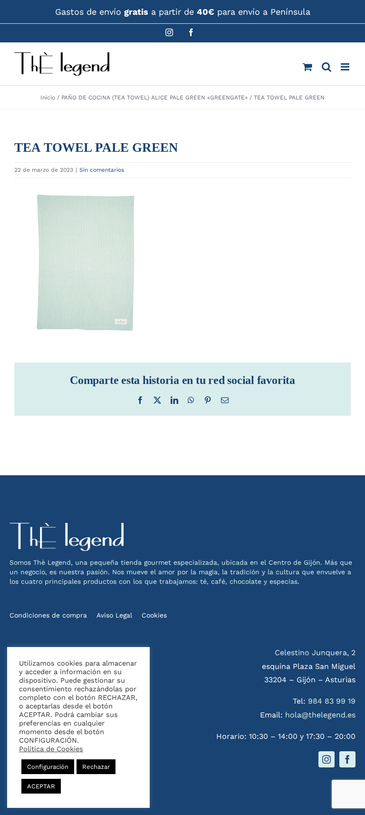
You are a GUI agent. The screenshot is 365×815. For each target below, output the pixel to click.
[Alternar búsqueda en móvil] (326, 67)
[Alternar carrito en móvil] (307, 67)
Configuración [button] (47, 766)
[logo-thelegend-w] (67, 526)
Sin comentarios (101, 170)
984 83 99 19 (331, 701)
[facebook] (347, 759)
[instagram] (326, 759)
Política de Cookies (51, 749)
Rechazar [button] (96, 766)
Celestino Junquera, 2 (315, 652)
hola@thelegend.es (320, 714)
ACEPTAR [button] (41, 786)
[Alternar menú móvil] (346, 67)
